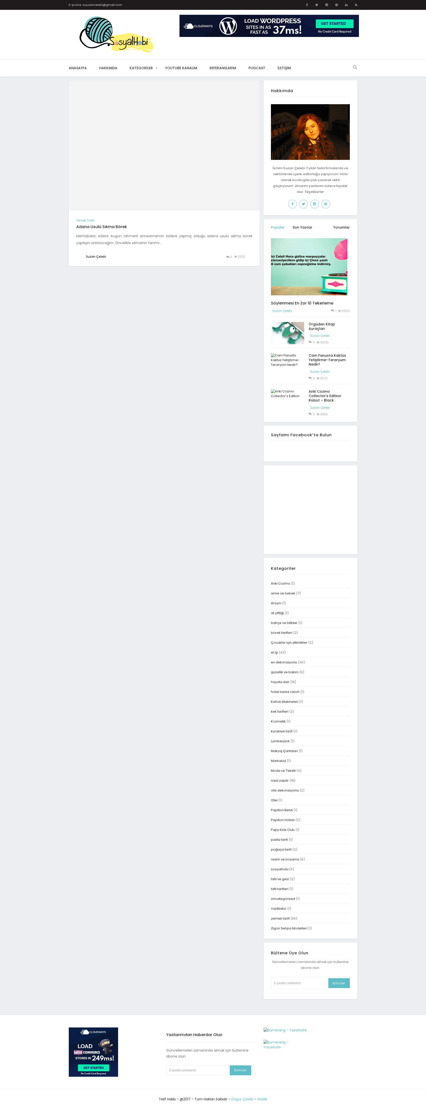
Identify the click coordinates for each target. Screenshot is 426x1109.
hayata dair (280, 682)
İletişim (284, 68)
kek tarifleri (279, 711)
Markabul (278, 760)
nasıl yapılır (280, 780)
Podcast (256, 68)
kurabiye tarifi (282, 731)
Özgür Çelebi (242, 1099)
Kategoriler (141, 68)
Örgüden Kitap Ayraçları (322, 326)
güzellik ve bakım (285, 672)
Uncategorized (283, 898)
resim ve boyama (285, 859)
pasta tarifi (279, 839)
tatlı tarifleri (279, 889)
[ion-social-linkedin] (346, 5)
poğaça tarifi (281, 849)
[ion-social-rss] (356, 5)
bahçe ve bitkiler (284, 623)
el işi (274, 652)
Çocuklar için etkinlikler (289, 642)
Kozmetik (278, 721)
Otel (274, 800)
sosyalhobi (279, 869)
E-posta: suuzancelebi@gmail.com (95, 5)
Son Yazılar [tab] (302, 227)
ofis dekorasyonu (285, 790)
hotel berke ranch (285, 691)
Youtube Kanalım (181, 68)
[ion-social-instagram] (326, 5)
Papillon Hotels (283, 820)
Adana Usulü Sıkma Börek (101, 227)
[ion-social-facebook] (307, 5)
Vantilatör (278, 908)
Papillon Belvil (282, 810)
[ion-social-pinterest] (336, 5)
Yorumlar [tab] (341, 227)
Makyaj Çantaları (284, 751)
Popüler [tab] (278, 227)
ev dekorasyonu (284, 662)
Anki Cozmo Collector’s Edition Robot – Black (325, 396)
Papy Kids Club (283, 829)
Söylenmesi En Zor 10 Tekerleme (302, 303)
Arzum (276, 603)
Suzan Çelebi (282, 311)
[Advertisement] (312, 509)
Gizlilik (262, 1099)
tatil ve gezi (280, 879)
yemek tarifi (85, 220)
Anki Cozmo (280, 583)
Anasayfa (78, 68)
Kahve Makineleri (284, 701)
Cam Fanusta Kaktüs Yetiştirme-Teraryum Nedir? (327, 360)
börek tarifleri (281, 632)
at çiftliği (277, 613)
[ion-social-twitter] (316, 5)
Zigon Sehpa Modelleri (289, 928)
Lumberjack (280, 741)
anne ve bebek (283, 593)
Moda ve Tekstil (283, 770)
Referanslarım (223, 68)
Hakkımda (108, 68)
